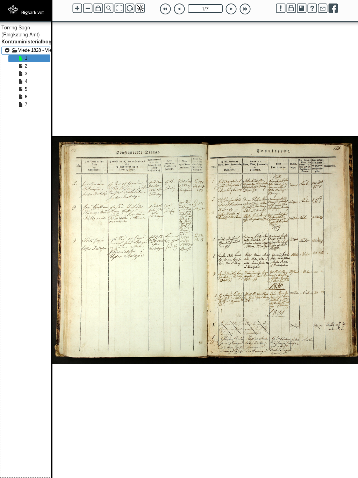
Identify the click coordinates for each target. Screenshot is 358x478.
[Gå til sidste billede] (245, 9)
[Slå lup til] (109, 8)
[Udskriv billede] (291, 8)
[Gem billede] (302, 8)
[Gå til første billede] (165, 9)
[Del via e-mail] (323, 8)
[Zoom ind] (77, 8)
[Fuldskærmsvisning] (119, 8)
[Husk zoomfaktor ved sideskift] (98, 8)
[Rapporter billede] (281, 8)
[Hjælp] (312, 8)
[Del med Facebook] (333, 8)
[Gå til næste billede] (231, 9)
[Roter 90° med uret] (130, 8)
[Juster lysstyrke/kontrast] (140, 8)
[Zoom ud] (88, 8)
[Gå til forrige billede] (179, 9)
